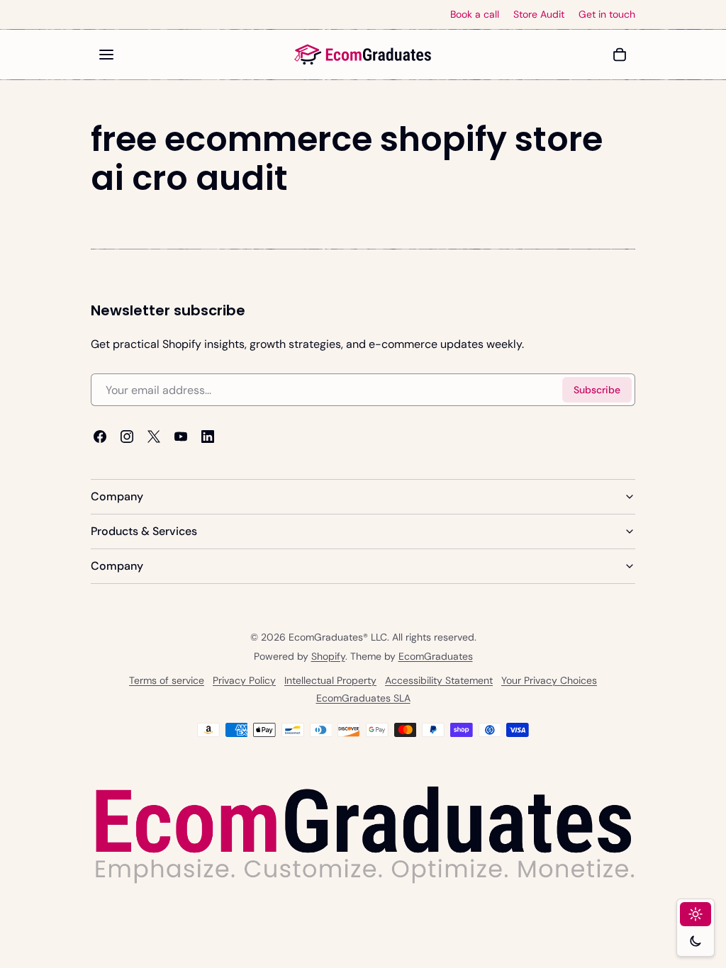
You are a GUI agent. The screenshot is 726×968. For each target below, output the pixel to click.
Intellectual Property (330, 680)
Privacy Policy (244, 680)
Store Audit (538, 15)
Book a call (474, 15)
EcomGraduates (435, 656)
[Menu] (106, 54)
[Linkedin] (207, 437)
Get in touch (607, 15)
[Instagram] (126, 437)
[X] (153, 437)
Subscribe (597, 389)
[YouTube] (180, 437)
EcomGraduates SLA (363, 698)
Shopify (328, 656)
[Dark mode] (695, 941)
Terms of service (166, 680)
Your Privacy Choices (549, 680)
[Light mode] (695, 914)
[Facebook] (99, 437)
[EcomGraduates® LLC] (363, 54)
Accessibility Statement (439, 680)
